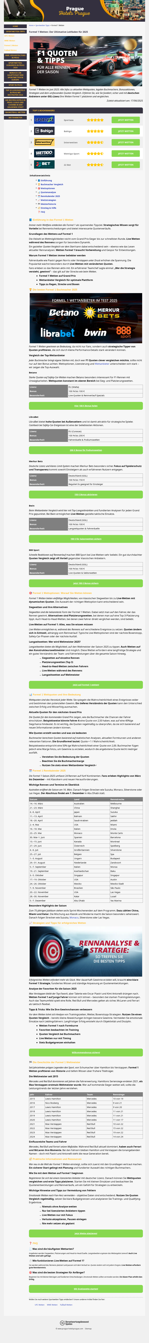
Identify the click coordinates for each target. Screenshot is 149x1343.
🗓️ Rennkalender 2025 (49, 196)
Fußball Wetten (66, 1305)
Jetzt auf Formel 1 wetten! (86, 684)
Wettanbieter (102, 363)
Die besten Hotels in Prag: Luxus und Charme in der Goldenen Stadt (15, 103)
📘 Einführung (45, 180)
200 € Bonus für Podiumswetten (86, 450)
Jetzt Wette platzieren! (86, 1233)
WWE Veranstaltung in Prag (15, 56)
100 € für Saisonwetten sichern (86, 538)
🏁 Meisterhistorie (47, 204)
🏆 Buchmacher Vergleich (50, 184)
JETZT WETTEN (125, 119)
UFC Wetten (39, 1305)
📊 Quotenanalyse (47, 192)
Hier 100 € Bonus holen (85, 405)
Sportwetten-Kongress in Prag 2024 (15, 65)
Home (15, 26)
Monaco (74, 917)
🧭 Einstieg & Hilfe (47, 208)
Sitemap (88, 1328)
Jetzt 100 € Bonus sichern (86, 583)
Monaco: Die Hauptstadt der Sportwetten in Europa (15, 76)
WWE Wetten (52, 1305)
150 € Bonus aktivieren (85, 494)
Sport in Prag (15, 85)
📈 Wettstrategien (47, 200)
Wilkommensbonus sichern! (86, 1052)
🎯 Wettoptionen (46, 188)
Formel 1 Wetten (11, 46)
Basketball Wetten (15, 112)
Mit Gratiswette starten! (86, 1288)
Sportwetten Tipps (15, 32)
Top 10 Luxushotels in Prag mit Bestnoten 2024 (15, 92)
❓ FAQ (41, 211)
